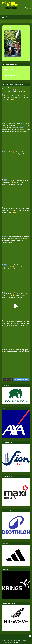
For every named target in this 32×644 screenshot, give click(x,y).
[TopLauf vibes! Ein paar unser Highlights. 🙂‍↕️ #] (16, 363)
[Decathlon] (16, 538)
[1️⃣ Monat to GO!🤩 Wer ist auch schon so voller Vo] (16, 306)
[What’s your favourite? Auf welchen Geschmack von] (16, 108)
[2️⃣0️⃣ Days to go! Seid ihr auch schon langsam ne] (16, 278)
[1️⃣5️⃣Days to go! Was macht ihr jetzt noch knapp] (16, 250)
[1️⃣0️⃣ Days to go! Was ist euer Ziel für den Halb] (16, 193)
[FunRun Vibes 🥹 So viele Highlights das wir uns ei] (16, 334)
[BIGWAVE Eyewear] (16, 630)
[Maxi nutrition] (16, 505)
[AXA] (16, 438)
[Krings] (16, 598)
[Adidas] (16, 555)
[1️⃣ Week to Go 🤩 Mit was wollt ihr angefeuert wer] (16, 165)
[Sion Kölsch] (16, 471)
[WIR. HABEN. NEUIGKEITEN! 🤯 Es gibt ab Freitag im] (16, 137)
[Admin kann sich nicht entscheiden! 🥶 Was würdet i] (16, 221)
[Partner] (16, 403)
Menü (8, 17)
